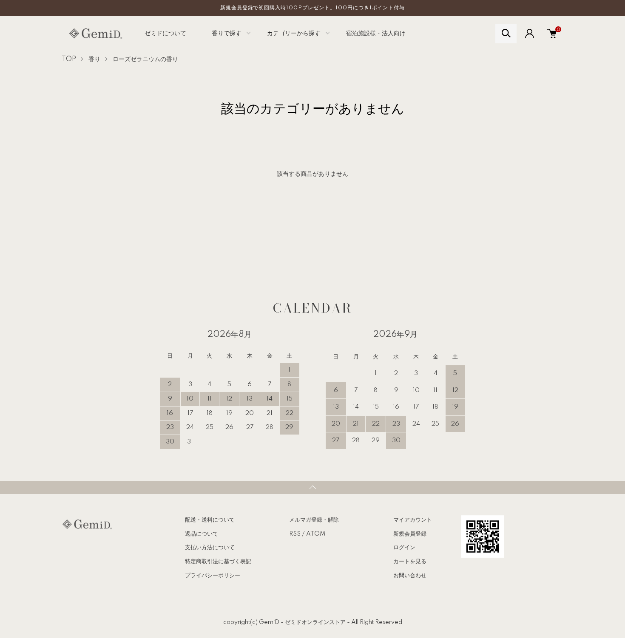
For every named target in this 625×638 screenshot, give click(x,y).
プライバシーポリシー (212, 576)
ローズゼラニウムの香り (145, 59)
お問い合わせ (409, 576)
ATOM (315, 534)
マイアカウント (412, 520)
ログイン (404, 547)
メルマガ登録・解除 (314, 520)
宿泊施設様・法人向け (376, 33)
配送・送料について (210, 520)
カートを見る (409, 562)
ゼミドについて (165, 33)
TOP (69, 59)
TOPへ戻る (312, 487)
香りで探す (226, 33)
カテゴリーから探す (294, 33)
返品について (201, 534)
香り (94, 59)
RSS (295, 534)
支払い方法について (210, 547)
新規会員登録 (409, 534)
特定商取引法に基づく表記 (218, 562)
